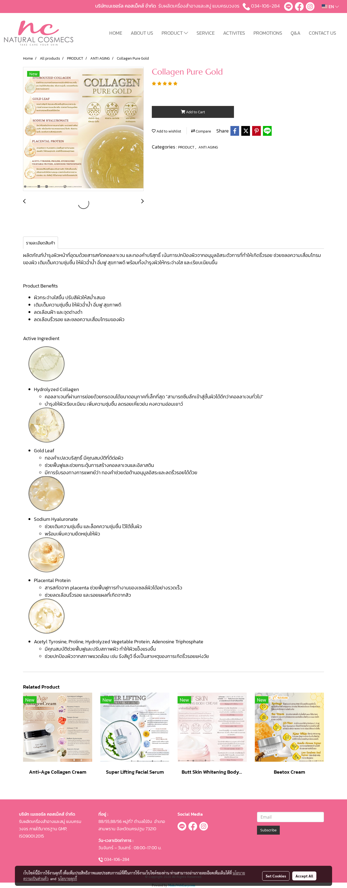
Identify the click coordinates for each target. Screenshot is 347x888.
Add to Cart (195, 112)
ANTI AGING (208, 147)
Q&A (295, 33)
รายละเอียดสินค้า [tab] (40, 243)
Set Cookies (276, 875)
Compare (203, 131)
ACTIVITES (234, 33)
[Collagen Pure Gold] (83, 129)
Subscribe (268, 830)
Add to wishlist (168, 131)
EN (331, 6)
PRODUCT (173, 33)
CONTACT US (322, 33)
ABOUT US (142, 33)
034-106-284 (265, 5)
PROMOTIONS (267, 33)
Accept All (304, 875)
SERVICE (206, 33)
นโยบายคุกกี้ (67, 878)
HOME (115, 33)
